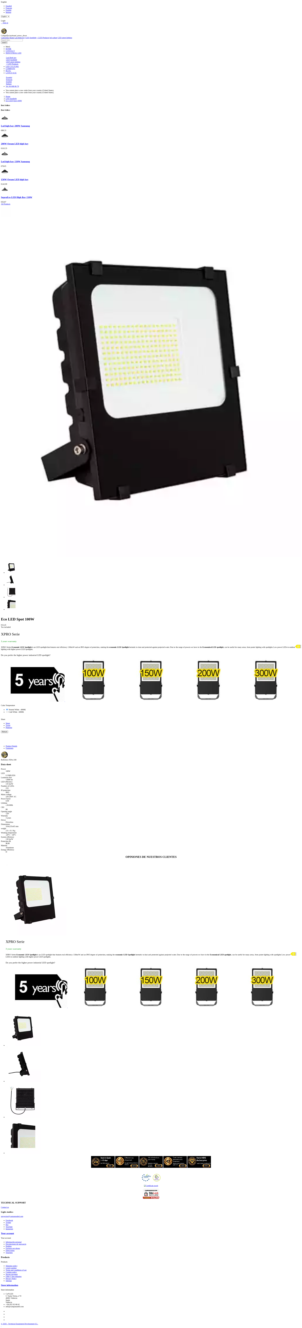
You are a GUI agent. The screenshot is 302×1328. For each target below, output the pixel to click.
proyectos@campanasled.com (12, 1216)
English (8, 10)
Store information (9, 1285)
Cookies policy (11, 1272)
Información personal (13, 1242)
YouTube (9, 1227)
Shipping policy (11, 1266)
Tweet (8, 725)
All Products (5, 204)
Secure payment (12, 1274)
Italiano (8, 12)
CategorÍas (5, 38)
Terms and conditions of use (16, 1270)
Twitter (8, 1223)
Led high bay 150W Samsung (15, 161)
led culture (53, 38)
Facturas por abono (13, 1248)
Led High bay (20, 38)
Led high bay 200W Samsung (15, 126)
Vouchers (9, 1253)
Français (9, 8)
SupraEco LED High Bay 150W (16, 197)
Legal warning (11, 1268)
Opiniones (9, 748)
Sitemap (9, 1281)
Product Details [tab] (11, 746)
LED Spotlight (30, 38)
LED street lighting (65, 38)
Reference (5, 760)
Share (8, 723)
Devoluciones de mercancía (16, 1244)
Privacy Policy (11, 1279)
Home (11, 38)
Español (9, 6)
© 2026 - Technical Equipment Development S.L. (19, 1324)
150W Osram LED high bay (14, 179)
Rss (7, 1225)
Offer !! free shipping (13, 1276)
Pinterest (9, 728)
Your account (7, 1233)
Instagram (9, 1229)
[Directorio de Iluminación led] (151, 1182)
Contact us (5, 1207)
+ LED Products (43, 38)
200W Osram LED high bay (14, 143)
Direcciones (10, 1251)
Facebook (9, 1220)
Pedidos (9, 1246)
